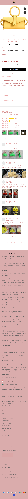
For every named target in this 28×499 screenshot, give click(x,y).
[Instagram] (5, 405)
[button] (11, 41)
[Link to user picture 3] (19, 154)
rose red (10, 50)
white (4, 50)
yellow (17, 50)
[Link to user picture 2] (12, 154)
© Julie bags (14, 484)
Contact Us (5, 416)
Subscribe (7, 455)
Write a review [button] (14, 114)
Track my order (6, 438)
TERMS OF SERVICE (7, 425)
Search (3, 413)
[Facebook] (2, 405)
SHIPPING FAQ (6, 95)
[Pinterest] (9, 405)
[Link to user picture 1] (5, 154)
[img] (9, 143)
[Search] (23, 2)
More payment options (14, 73)
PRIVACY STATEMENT (7, 423)
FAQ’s (3, 430)
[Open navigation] (2, 2)
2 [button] (12, 236)
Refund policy (5, 435)
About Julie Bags (6, 428)
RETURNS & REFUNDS (9, 100)
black (23, 50)
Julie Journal (11, 388)
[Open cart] (26, 2)
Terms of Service (6, 433)
